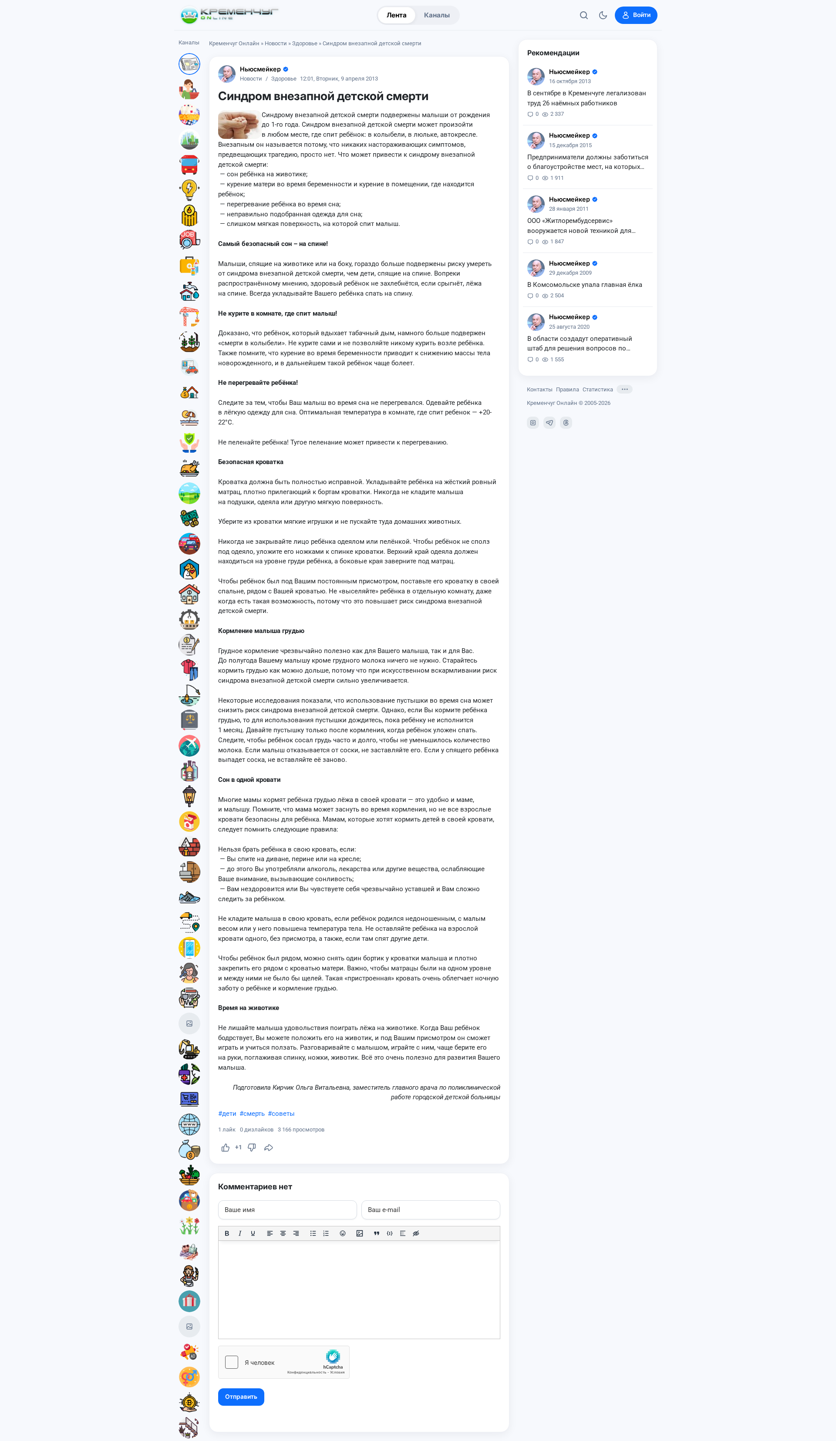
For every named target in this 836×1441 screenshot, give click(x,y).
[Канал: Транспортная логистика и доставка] (189, 922)
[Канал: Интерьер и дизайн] (189, 1427)
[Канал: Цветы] (189, 1225)
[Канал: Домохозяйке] (189, 1276)
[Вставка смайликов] (343, 1233)
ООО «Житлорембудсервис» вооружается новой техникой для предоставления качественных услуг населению (584, 226)
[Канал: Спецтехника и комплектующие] (189, 1049)
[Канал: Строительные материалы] (189, 847)
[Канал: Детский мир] (189, 1200)
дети (229, 1114)
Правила (567, 389)
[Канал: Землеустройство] (189, 493)
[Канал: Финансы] (189, 1150)
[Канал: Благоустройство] (189, 140)
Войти (642, 14)
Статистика (598, 389)
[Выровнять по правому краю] (296, 1233)
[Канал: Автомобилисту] (189, 367)
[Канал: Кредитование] (189, 645)
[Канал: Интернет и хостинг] (189, 1124)
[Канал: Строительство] (189, 316)
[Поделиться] (268, 1147)
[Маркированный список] (313, 1233)
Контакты (540, 389)
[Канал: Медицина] (189, 266)
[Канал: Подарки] (189, 1301)
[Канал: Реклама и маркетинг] (189, 1352)
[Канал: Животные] (189, 569)
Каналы (437, 15)
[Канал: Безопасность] (189, 443)
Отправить (241, 1396)
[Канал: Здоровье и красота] (189, 1074)
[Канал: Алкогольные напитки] (189, 771)
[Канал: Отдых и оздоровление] (189, 417)
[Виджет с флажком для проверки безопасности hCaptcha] (284, 1362)
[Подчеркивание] (253, 1233)
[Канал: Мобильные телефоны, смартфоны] (189, 948)
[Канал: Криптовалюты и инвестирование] (189, 1402)
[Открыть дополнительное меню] (625, 389)
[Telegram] (549, 423)
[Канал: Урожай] (189, 1175)
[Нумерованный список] (326, 1233)
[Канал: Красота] (189, 973)
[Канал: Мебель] (189, 872)
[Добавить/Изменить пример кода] (389, 1233)
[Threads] (566, 423)
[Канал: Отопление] (189, 215)
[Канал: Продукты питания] (189, 468)
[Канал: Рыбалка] (189, 695)
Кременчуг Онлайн (234, 43)
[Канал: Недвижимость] (189, 392)
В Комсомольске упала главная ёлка (584, 285)
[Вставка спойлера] (402, 1233)
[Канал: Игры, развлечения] (189, 114)
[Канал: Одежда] (189, 670)
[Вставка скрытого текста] (415, 1233)
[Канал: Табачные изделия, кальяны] (189, 821)
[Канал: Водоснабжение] (189, 291)
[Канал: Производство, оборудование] (189, 619)
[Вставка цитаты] (376, 1233)
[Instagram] (533, 423)
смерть (254, 1114)
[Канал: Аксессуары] (189, 1251)
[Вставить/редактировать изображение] (359, 1233)
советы (283, 1114)
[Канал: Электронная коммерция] (189, 1099)
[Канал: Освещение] (189, 796)
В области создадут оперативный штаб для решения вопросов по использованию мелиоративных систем (579, 344)
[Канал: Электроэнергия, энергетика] (189, 190)
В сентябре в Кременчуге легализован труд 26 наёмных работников (586, 98)
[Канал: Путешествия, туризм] (189, 746)
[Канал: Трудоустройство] (189, 241)
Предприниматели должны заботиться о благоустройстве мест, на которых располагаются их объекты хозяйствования (587, 162)
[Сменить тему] (603, 15)
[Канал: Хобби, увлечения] (189, 1326)
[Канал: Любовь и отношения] (189, 1377)
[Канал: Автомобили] (189, 544)
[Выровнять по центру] (283, 1233)
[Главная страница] (229, 15)
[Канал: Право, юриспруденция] (189, 720)
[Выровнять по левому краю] (269, 1233)
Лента (397, 15)
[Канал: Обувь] (189, 897)
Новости (276, 43)
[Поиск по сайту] (583, 15)
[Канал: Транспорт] (189, 165)
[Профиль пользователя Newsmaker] (227, 74)
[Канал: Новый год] (189, 1023)
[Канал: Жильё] (189, 594)
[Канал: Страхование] (189, 998)
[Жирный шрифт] (226, 1233)
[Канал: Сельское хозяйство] (189, 342)
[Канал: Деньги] (189, 518)
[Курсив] (239, 1233)
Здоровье (304, 43)
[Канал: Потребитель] (189, 89)
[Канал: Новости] (189, 64)
